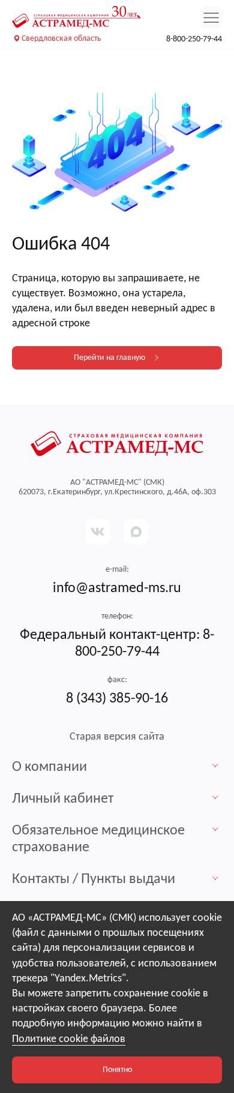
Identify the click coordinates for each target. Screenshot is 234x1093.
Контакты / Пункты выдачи (93, 879)
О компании (49, 767)
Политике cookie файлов (68, 1039)
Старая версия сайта (117, 737)
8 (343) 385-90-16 (117, 699)
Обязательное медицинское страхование (98, 839)
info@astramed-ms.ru (117, 588)
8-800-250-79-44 (194, 39)
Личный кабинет (62, 799)
